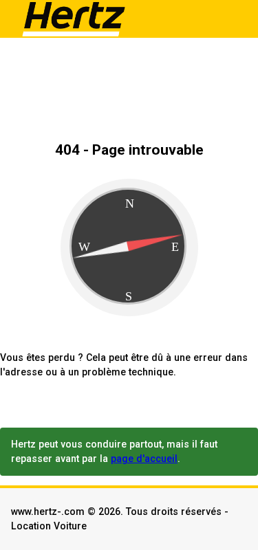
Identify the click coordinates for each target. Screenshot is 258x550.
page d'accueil (144, 458)
